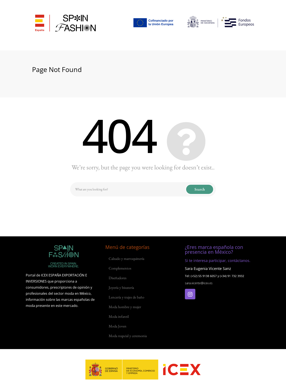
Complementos (120, 268)
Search (200, 189)
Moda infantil (119, 316)
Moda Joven (117, 326)
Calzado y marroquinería (126, 258)
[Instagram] (190, 294)
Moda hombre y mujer (125, 306)
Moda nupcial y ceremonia (128, 335)
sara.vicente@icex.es (199, 283)
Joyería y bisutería (121, 287)
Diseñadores (117, 277)
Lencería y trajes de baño (126, 297)
